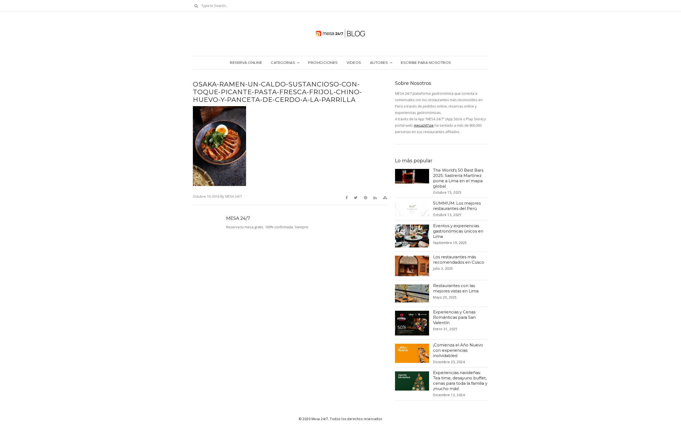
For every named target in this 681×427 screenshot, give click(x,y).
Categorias (283, 62)
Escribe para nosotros (426, 62)
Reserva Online (246, 62)
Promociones (323, 62)
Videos (354, 62)
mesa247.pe (424, 125)
